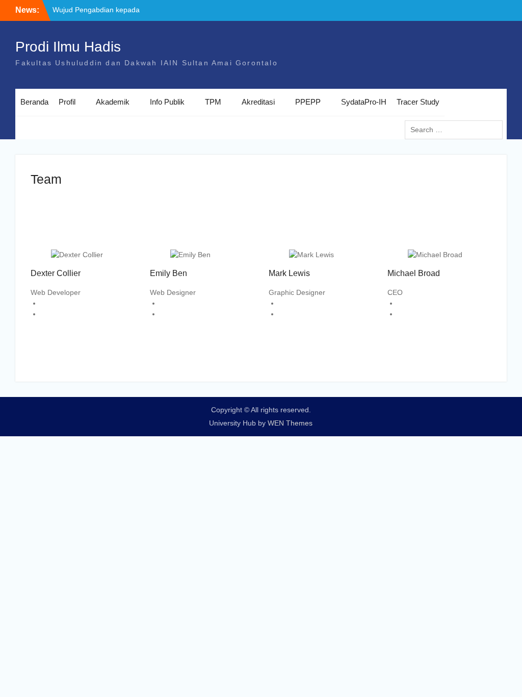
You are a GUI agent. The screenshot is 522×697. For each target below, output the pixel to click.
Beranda (34, 101)
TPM (213, 101)
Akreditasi (258, 101)
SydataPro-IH (363, 101)
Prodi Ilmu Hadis (68, 47)
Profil (67, 101)
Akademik (112, 101)
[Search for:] (456, 130)
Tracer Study (418, 101)
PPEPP (308, 101)
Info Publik (167, 101)
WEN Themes (290, 423)
